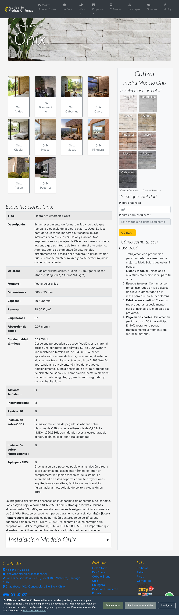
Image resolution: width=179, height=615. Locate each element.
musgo (127, 153)
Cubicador (115, 9)
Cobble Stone (101, 576)
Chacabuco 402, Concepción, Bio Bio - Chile (35, 586)
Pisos (82, 9)
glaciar (128, 96)
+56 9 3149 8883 (17, 569)
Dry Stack (98, 572)
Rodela (96, 593)
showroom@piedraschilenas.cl (27, 574)
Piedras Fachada (130, 202)
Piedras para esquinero (134, 215)
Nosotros (152, 9)
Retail (140, 572)
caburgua (127, 172)
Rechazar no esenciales (140, 605)
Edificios (142, 568)
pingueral (128, 134)
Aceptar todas (113, 605)
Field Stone (99, 568)
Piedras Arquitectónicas (47, 7)
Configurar (167, 605)
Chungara (98, 585)
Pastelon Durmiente (105, 589)
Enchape (67, 9)
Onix (95, 580)
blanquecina (148, 96)
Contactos (144, 580)
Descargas (134, 9)
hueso (128, 115)
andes (147, 115)
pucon (147, 153)
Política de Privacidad (34, 610)
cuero (147, 134)
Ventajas (168, 9)
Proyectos (97, 9)
